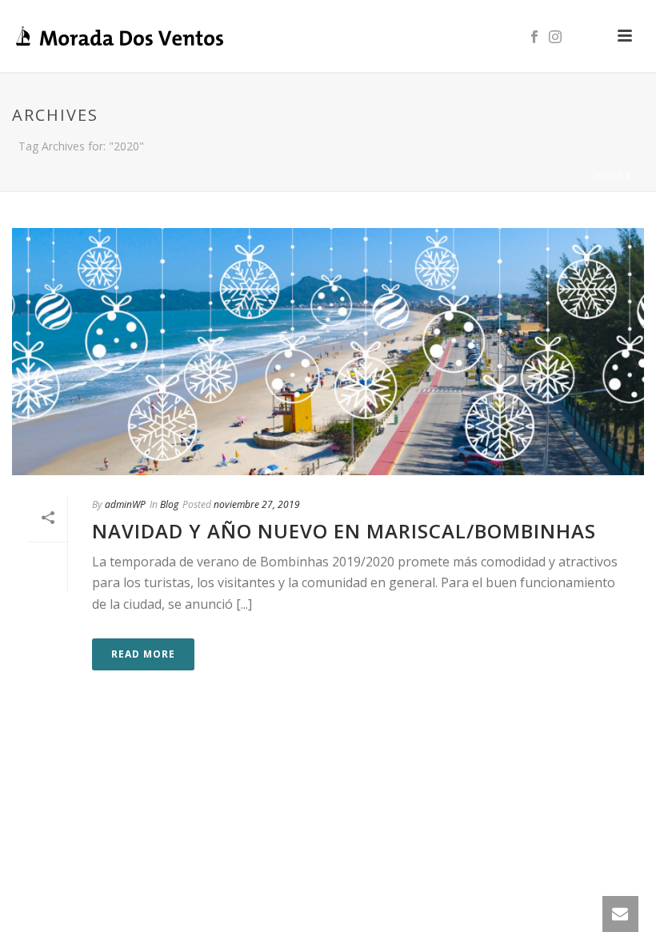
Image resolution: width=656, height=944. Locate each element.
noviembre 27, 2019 (257, 504)
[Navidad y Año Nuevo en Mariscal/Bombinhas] (328, 351)
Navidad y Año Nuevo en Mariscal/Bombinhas (344, 531)
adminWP (125, 504)
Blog (169, 504)
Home (608, 176)
